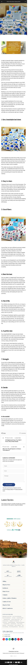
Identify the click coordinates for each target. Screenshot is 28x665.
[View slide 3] (14, 656)
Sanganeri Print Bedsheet (14, 620)
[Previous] (1, 1)
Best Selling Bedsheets (13, 626)
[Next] (25, 1)
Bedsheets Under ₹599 (7, 616)
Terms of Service (18, 489)
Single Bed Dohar (7, 619)
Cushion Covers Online (15, 619)
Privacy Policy (10, 489)
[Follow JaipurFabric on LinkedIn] (15, 639)
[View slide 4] (16, 656)
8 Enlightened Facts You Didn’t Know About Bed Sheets (13, 440)
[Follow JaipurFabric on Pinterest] (18, 639)
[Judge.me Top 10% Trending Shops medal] (19, 524)
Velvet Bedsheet (10, 625)
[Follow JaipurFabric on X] (12, 639)
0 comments (23, 433)
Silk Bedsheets (13, 623)
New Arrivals (21, 626)
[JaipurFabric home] (13, 562)
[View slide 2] (13, 656)
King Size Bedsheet (11, 622)
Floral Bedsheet (6, 623)
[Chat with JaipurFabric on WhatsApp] (9, 639)
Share (4, 433)
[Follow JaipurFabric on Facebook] (7, 639)
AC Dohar (13, 617)
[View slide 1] (11, 656)
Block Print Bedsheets (7, 617)
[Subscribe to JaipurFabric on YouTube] (21, 639)
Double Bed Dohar (20, 617)
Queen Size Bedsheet (20, 622)
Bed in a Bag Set (18, 625)
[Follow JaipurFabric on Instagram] (4, 639)
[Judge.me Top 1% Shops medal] (13, 524)
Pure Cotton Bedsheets (17, 616)
